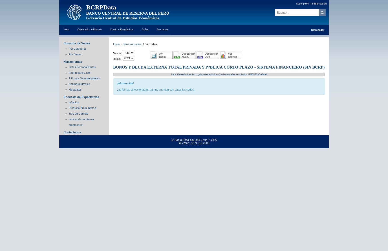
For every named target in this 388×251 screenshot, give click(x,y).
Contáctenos (72, 132)
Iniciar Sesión (319, 3)
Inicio (66, 29)
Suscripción (302, 3)
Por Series (75, 54)
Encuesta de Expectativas (81, 97)
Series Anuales (132, 44)
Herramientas (73, 61)
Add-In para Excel (79, 72)
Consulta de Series (77, 43)
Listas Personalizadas (82, 67)
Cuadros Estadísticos (122, 29)
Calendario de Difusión (89, 29)
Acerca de (162, 29)
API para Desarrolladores (84, 78)
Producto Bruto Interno (82, 108)
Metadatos (75, 89)
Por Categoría (77, 48)
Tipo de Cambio (78, 113)
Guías (145, 29)
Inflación (74, 102)
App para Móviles (79, 84)
